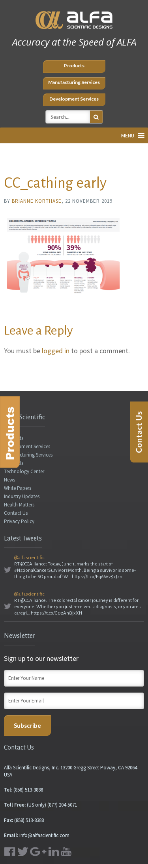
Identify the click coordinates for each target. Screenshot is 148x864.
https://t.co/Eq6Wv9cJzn (97, 576)
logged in (55, 350)
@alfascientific (29, 557)
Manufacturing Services (74, 82)
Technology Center (24, 471)
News (9, 479)
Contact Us (16, 513)
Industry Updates (21, 496)
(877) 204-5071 (62, 804)
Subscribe (27, 725)
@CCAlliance (33, 564)
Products (74, 66)
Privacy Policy (19, 521)
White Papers (17, 488)
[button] (127, 135)
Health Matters (19, 504)
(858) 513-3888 (28, 789)
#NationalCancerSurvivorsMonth (48, 570)
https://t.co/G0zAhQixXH (56, 613)
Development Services (74, 99)
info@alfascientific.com (44, 835)
